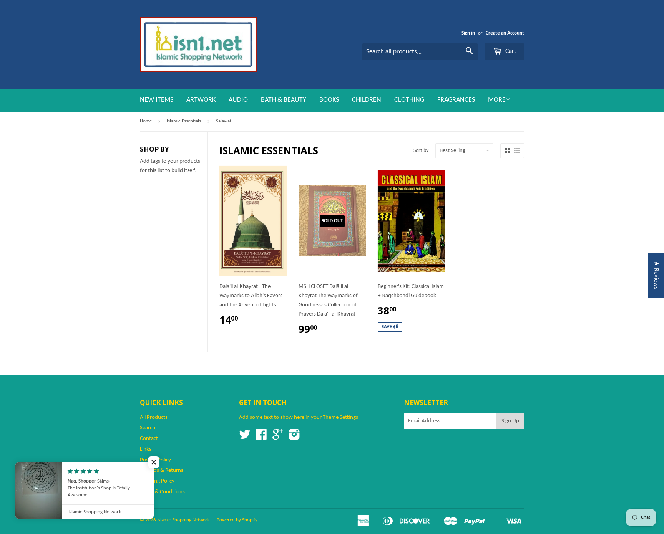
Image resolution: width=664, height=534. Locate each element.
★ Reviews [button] (656, 275)
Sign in (468, 33)
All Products (154, 417)
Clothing (409, 100)
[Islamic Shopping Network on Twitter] (245, 437)
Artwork (201, 100)
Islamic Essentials (184, 121)
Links (145, 449)
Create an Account (505, 33)
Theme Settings (340, 417)
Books (329, 100)
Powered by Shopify (237, 519)
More (497, 100)
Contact (149, 438)
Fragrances (456, 100)
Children (366, 100)
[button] (153, 462)
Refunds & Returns (161, 470)
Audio (238, 100)
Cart (510, 51)
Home (146, 121)
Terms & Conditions (162, 492)
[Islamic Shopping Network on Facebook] (261, 437)
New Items (156, 100)
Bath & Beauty (283, 100)
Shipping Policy (157, 481)
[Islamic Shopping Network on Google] (278, 437)
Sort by (420, 151)
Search (147, 428)
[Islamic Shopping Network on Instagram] (294, 437)
